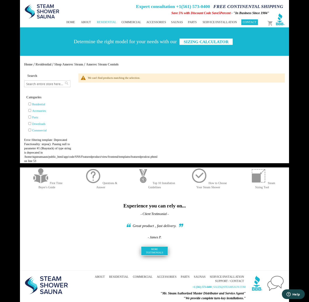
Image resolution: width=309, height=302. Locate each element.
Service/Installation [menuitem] (220, 22)
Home (28, 64)
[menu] (140, 22)
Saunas (200, 276)
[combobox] (47, 83)
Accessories (39, 110)
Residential (43, 64)
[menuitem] (106, 22)
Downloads (38, 124)
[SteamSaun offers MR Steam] (42, 11)
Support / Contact (229, 281)
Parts (35, 117)
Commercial (39, 130)
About (100, 276)
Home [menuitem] (70, 22)
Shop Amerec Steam (68, 64)
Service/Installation (227, 276)
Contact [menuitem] (249, 22)
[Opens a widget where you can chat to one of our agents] (293, 294)
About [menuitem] (86, 22)
